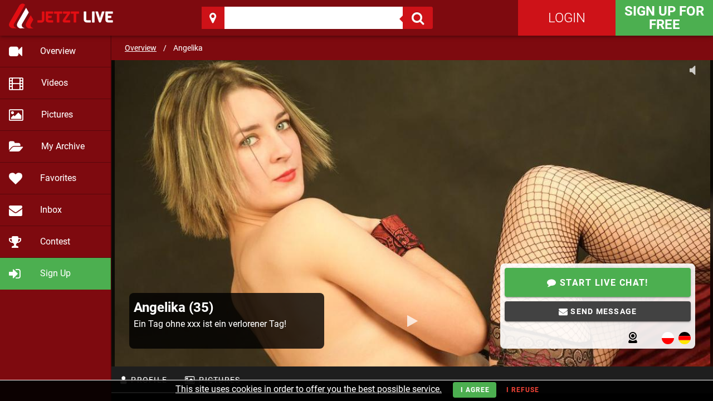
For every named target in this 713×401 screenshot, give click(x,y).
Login (566, 18)
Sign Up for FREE (664, 17)
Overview (141, 47)
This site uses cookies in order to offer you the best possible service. (308, 389)
